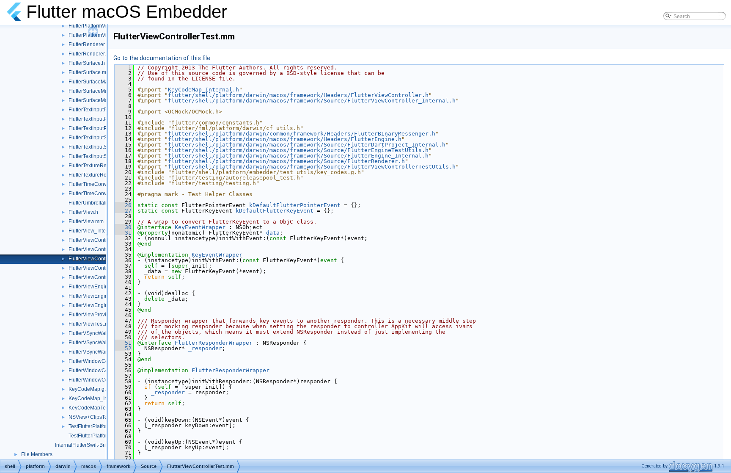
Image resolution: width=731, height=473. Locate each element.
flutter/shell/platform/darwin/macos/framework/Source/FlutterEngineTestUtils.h (298, 150)
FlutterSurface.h (87, 63)
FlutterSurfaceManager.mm (100, 91)
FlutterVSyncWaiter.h (92, 333)
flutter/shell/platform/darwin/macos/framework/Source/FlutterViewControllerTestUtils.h (312, 166)
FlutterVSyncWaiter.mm (95, 343)
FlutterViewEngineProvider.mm (104, 296)
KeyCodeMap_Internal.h (97, 398)
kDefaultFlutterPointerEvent (295, 205)
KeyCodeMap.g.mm (91, 389)
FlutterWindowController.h (98, 361)
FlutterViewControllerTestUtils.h (105, 268)
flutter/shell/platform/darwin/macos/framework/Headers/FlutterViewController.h (298, 95)
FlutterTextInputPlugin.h (96, 110)
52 (123, 348)
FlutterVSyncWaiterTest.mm (100, 352)
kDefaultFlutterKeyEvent (274, 210)
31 (123, 233)
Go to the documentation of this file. (162, 58)
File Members (36, 454)
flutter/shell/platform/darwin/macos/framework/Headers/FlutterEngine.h (284, 139)
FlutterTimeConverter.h (95, 184)
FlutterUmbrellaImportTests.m (102, 203)
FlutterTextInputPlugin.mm (98, 119)
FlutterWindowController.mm (101, 370)
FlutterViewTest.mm (91, 324)
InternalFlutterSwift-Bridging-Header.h (98, 445)
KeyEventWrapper (200, 227)
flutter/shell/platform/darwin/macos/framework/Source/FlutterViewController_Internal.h (312, 100)
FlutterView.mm (86, 221)
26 (123, 205)
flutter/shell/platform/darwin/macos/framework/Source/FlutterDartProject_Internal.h (306, 144)
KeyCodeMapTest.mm (94, 408)
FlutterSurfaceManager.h (97, 82)
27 (123, 210)
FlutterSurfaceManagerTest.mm (104, 100)
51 (123, 343)
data (273, 233)
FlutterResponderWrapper (214, 343)
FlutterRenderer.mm (91, 54)
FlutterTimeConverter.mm (97, 193)
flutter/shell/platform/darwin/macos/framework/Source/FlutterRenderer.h (286, 161)
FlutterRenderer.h (89, 44)
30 (123, 227)
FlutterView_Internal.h (94, 231)
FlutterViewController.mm (97, 240)
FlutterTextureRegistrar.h (97, 166)
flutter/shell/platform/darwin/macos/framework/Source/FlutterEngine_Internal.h (298, 155)
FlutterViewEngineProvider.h (101, 287)
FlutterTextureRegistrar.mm (99, 175)
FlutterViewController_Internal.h (105, 249)
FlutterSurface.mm (89, 72)
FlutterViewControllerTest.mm (102, 259)
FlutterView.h (83, 212)
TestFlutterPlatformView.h (97, 426)
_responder (205, 348)
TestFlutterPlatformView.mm (100, 436)
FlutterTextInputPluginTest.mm (103, 128)
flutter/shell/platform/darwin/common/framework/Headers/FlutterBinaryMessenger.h (301, 133)
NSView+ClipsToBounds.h (99, 417)
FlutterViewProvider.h (93, 315)
